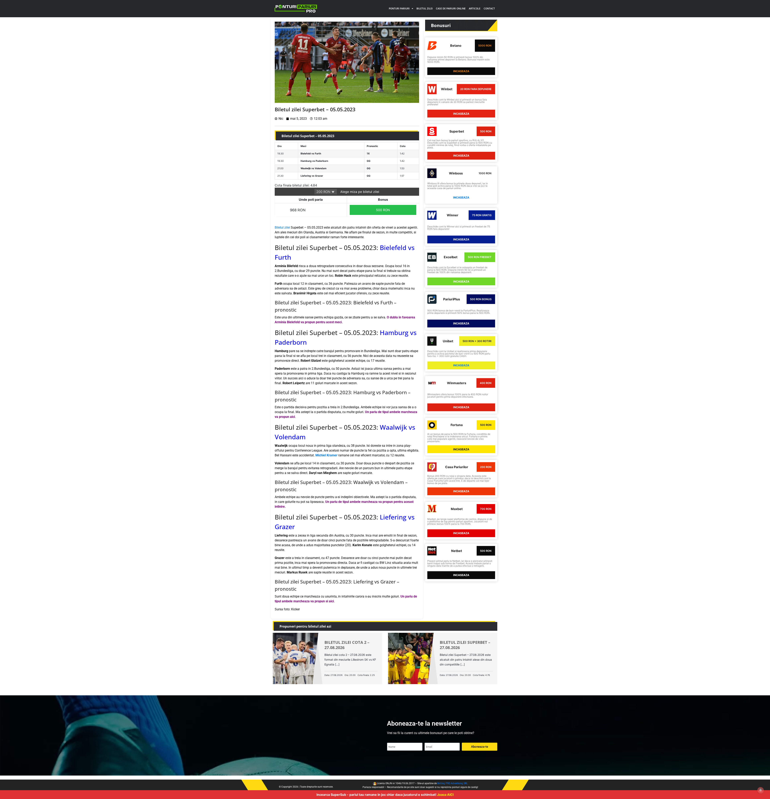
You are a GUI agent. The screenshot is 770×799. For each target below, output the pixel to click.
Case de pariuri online (451, 8)
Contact (489, 8)
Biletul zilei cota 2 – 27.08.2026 (346, 645)
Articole (474, 8)
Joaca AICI (445, 795)
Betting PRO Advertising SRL (452, 783)
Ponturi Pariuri (399, 8)
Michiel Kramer (326, 455)
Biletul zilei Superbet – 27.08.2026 (465, 645)
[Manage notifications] (760, 790)
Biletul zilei (424, 8)
